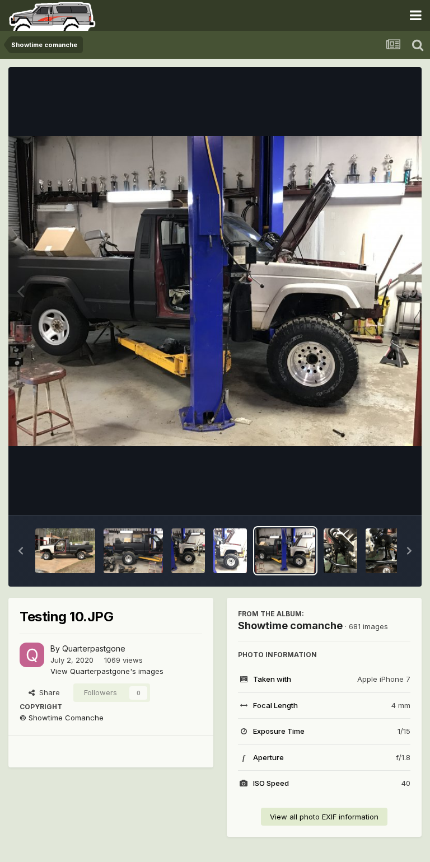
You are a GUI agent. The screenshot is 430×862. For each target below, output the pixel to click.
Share (47, 692)
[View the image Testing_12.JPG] (188, 550)
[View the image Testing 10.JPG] (285, 550)
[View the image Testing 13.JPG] (133, 550)
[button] (20, 550)
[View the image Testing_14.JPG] (65, 550)
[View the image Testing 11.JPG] (230, 550)
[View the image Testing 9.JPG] (340, 550)
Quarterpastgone (93, 648)
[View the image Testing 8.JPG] (382, 550)
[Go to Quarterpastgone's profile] (32, 655)
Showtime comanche (290, 625)
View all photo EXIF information (324, 816)
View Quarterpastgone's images (106, 671)
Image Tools (375, 494)
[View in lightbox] (215, 291)
